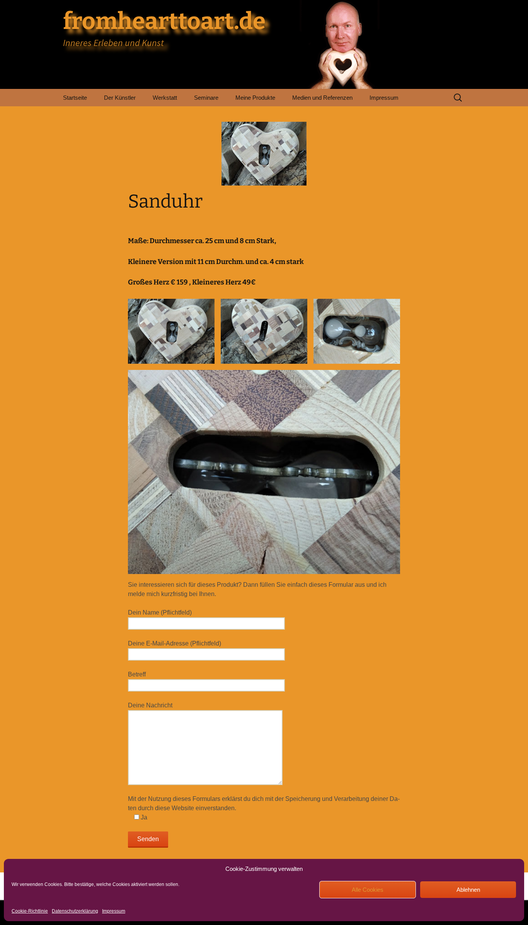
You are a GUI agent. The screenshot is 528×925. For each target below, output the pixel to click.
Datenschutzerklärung (75, 911)
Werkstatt (165, 97)
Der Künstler (120, 97)
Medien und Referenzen (322, 97)
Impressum (113, 911)
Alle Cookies (367, 889)
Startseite (75, 97)
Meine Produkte (255, 97)
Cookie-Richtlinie (30, 911)
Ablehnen (468, 889)
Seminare (206, 97)
